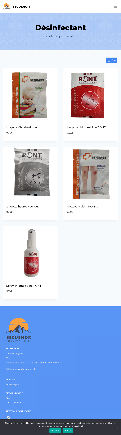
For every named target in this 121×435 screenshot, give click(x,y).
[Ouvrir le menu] (115, 6)
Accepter (55, 430)
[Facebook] (9, 417)
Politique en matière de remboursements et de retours (34, 362)
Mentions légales (14, 353)
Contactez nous (13, 402)
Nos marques (12, 384)
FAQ (8, 398)
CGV (8, 357)
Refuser (68, 430)
